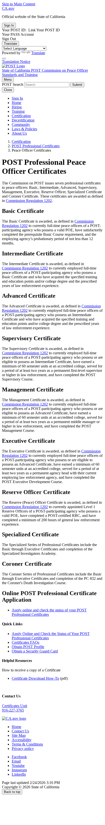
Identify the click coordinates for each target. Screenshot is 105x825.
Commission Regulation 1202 (29, 201)
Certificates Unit (14, 706)
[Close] (4, 58)
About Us (19, 133)
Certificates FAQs (25, 642)
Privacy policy (23, 749)
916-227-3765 (13, 710)
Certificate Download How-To (35, 678)
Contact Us (20, 731)
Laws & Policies (24, 129)
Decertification (23, 120)
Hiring (17, 107)
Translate (10, 43)
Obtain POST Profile (28, 647)
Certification (21, 116)
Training (18, 111)
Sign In (17, 98)
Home (16, 103)
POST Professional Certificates (36, 146)
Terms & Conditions (27, 744)
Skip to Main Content (18, 4)
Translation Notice (16, 62)
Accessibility (22, 740)
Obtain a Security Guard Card (35, 651)
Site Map (19, 735)
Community (21, 124)
